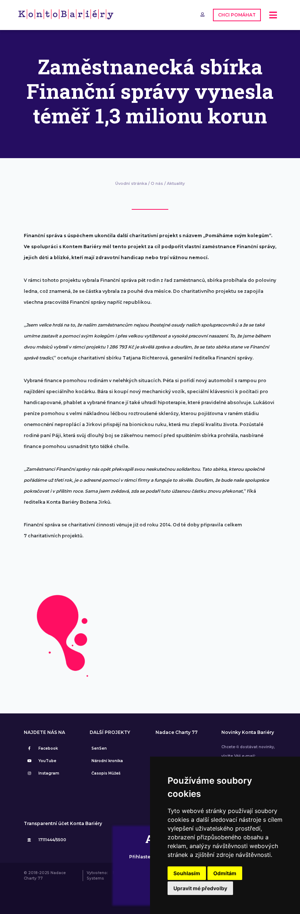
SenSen (99, 748)
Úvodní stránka (131, 183)
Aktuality (176, 183)
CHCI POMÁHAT (237, 15)
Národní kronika (107, 760)
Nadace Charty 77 (176, 732)
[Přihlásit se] (202, 14)
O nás (157, 183)
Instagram (48, 773)
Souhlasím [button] (186, 873)
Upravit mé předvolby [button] (200, 888)
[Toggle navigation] (273, 15)
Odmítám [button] (224, 873)
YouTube (47, 760)
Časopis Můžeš (105, 773)
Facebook (48, 748)
